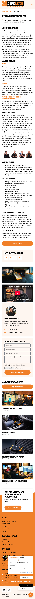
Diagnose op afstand (9, 521)
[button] (31, 4)
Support (4, 526)
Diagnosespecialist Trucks (13, 457)
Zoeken (4, 531)
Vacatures (8, 11)
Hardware (5, 539)
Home (3, 11)
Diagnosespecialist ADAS (12, 408)
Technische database (9, 544)
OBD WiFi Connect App (9, 552)
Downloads (5, 542)
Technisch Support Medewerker (14, 481)
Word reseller (6, 524)
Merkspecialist (8, 432)
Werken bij (5, 529)
